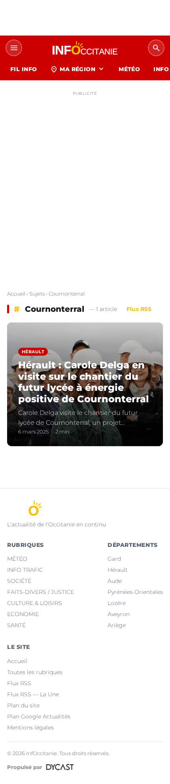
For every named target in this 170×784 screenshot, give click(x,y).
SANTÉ (16, 625)
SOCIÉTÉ (19, 580)
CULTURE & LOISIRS (34, 603)
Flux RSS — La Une (33, 694)
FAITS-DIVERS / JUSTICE (40, 592)
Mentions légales (30, 727)
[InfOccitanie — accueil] (85, 48)
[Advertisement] (85, 184)
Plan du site (23, 705)
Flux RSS (139, 309)
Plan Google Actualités (38, 716)
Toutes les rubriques (34, 672)
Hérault (118, 569)
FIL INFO (23, 69)
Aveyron (119, 614)
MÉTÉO (129, 69)
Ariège (117, 625)
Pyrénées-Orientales (135, 592)
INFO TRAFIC (25, 569)
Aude (115, 580)
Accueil (16, 293)
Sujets (37, 293)
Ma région (77, 69)
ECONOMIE (23, 614)
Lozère (117, 603)
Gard (114, 558)
